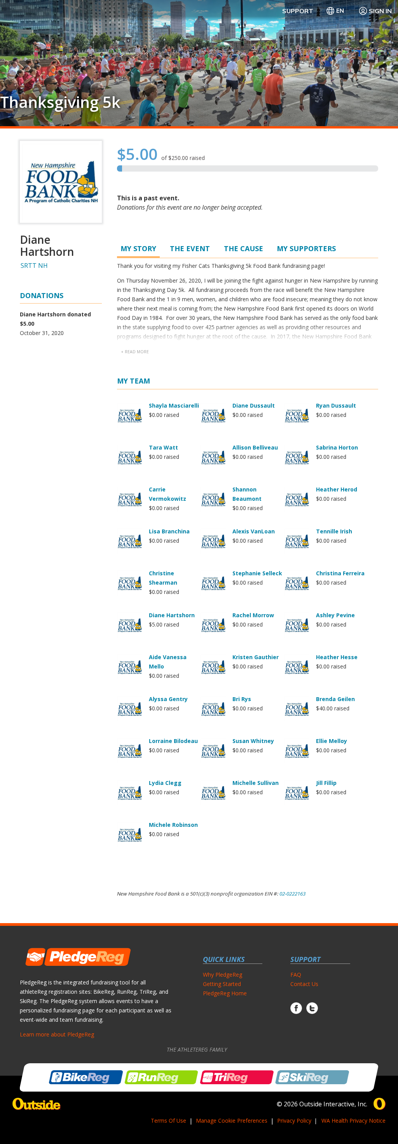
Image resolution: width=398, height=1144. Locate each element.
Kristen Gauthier (255, 657)
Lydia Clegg (165, 782)
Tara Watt (163, 447)
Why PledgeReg (222, 974)
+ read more (135, 351)
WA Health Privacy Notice (353, 1120)
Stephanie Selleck (257, 573)
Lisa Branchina (169, 531)
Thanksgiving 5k (60, 102)
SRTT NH (34, 265)
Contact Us (304, 984)
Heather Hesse (337, 657)
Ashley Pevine (335, 615)
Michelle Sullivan (255, 782)
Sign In (380, 11)
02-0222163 (292, 893)
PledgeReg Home (225, 993)
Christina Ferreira (340, 573)
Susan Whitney (253, 741)
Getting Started (222, 984)
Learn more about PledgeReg (57, 1034)
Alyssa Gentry (168, 699)
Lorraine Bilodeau (173, 741)
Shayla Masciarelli (174, 405)
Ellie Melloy (331, 741)
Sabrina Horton (337, 447)
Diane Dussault (253, 405)
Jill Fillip (326, 782)
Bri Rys (241, 699)
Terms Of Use (168, 1120)
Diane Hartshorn (172, 615)
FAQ (295, 974)
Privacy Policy (294, 1120)
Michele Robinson (173, 824)
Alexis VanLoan (253, 531)
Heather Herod (336, 489)
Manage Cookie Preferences (231, 1120)
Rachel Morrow (253, 615)
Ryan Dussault (336, 405)
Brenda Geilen (335, 699)
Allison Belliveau (255, 447)
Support (297, 11)
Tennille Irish (334, 531)
